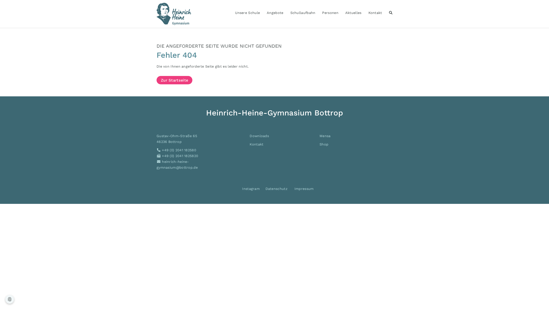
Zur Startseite (174, 80)
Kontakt (256, 144)
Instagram (250, 189)
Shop (324, 144)
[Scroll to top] (539, 299)
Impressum (304, 189)
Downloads (259, 136)
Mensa (325, 136)
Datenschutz (276, 189)
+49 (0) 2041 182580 (178, 150)
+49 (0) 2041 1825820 (179, 156)
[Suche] (391, 12)
